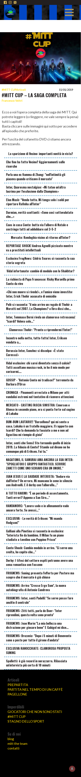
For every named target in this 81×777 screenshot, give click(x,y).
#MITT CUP (9, 89)
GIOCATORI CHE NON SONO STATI (35, 712)
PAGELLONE (17, 694)
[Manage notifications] (72, 769)
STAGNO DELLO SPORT (26, 721)
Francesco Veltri (12, 100)
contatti (13, 748)
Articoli (21, 89)
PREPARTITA (18, 685)
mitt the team (17, 743)
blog (11, 739)
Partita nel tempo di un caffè (35, 689)
